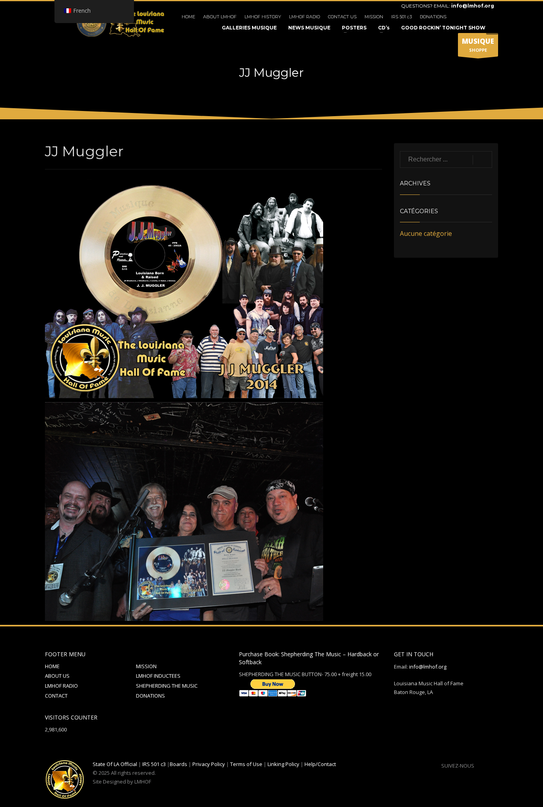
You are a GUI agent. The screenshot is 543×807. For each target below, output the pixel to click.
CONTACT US (342, 16)
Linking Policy (283, 764)
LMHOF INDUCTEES (158, 675)
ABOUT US (57, 675)
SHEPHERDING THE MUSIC (167, 685)
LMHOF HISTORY (262, 16)
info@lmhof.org (472, 6)
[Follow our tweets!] (492, 766)
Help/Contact (320, 764)
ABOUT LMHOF (220, 16)
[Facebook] (464, 17)
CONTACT (56, 695)
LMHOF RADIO (304, 16)
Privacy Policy (208, 764)
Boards (178, 764)
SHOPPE (478, 45)
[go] (482, 160)
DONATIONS (433, 16)
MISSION (374, 16)
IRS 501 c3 (401, 16)
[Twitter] (476, 17)
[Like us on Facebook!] (480, 766)
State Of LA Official (115, 764)
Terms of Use (246, 764)
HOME (188, 16)
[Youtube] (488, 17)
